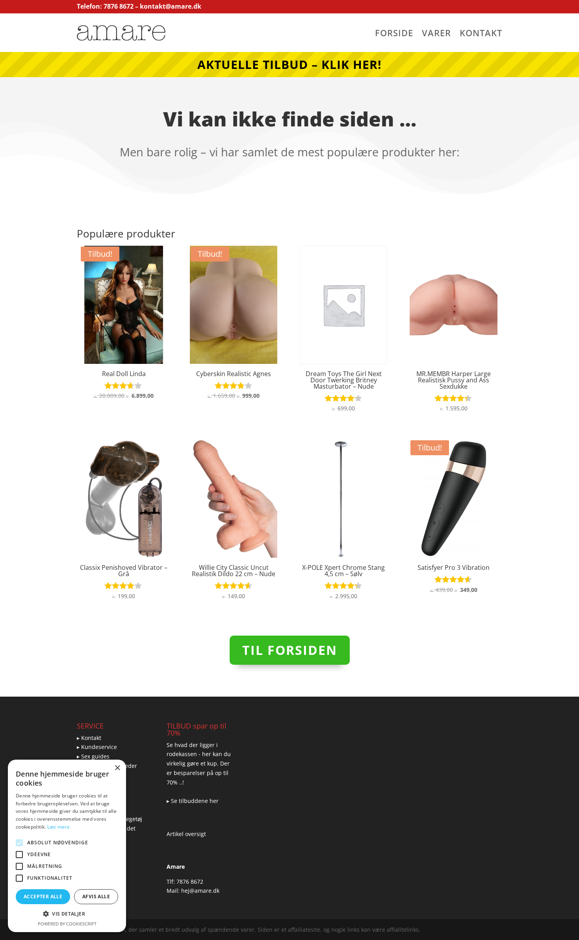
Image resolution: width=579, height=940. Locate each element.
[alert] (67, 846)
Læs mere (58, 826)
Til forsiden (289, 649)
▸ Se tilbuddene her (193, 801)
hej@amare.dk (200, 890)
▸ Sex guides (93, 756)
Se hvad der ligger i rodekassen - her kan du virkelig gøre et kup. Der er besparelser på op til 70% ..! (199, 763)
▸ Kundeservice (97, 747)
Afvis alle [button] (96, 896)
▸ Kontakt (89, 738)
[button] (67, 914)
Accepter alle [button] (43, 896)
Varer (436, 34)
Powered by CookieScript (67, 924)
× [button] (117, 768)
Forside (394, 34)
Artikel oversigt (186, 834)
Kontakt (481, 34)
